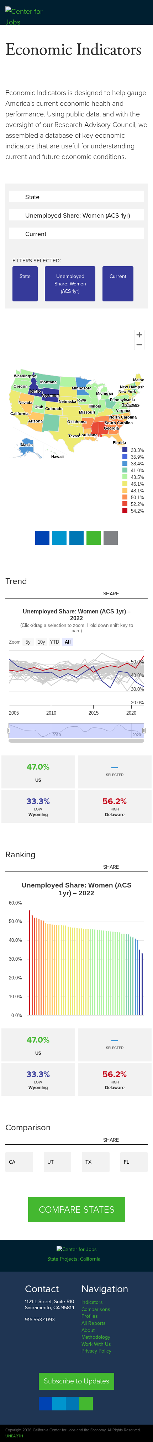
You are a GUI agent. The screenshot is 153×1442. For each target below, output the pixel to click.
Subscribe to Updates (76, 1381)
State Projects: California (74, 1259)
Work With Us (96, 1344)
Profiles (89, 1316)
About (88, 1330)
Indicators (92, 1302)
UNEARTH (14, 1436)
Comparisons (95, 1309)
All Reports (93, 1323)
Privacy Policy (96, 1351)
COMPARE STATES (77, 1209)
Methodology (95, 1337)
